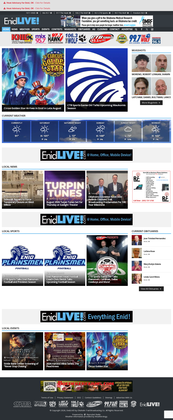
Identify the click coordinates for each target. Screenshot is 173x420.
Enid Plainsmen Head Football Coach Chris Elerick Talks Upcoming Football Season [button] (62, 279)
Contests (57, 29)
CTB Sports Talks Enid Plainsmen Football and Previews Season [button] (21, 280)
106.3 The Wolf (81, 13)
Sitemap (108, 397)
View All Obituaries (150, 288)
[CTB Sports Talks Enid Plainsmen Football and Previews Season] (22, 260)
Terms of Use (47, 397)
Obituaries (84, 29)
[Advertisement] (107, 21)
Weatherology (101, 416)
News (14, 29)
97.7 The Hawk (62, 13)
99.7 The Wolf (121, 13)
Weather (25, 29)
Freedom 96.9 (139, 13)
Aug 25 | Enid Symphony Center (61, 360)
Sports (36, 29)
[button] (136, 29)
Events (45, 29)
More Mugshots (150, 102)
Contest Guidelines (93, 397)
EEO (79, 397)
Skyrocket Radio (93, 414)
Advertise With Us (124, 397)
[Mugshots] (141, 63)
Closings (102, 29)
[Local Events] (22, 351)
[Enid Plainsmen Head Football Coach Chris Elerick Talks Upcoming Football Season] (64, 260)
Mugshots (70, 29)
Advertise (127, 29)
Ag (93, 29)
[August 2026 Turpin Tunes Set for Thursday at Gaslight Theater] (64, 190)
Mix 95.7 (46, 13)
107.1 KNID (31, 13)
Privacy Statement (65, 397)
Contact (114, 29)
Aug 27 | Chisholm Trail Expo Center (105, 363)
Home (6, 29)
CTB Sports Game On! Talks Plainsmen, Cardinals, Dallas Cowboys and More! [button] (103, 279)
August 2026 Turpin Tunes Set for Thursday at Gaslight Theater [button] (64, 203)
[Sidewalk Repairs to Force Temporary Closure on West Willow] (22, 190)
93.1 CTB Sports (101, 13)
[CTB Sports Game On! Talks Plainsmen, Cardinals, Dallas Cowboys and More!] (107, 260)
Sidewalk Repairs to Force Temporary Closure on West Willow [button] (19, 202)
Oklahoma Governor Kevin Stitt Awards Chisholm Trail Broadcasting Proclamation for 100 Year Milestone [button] (107, 201)
